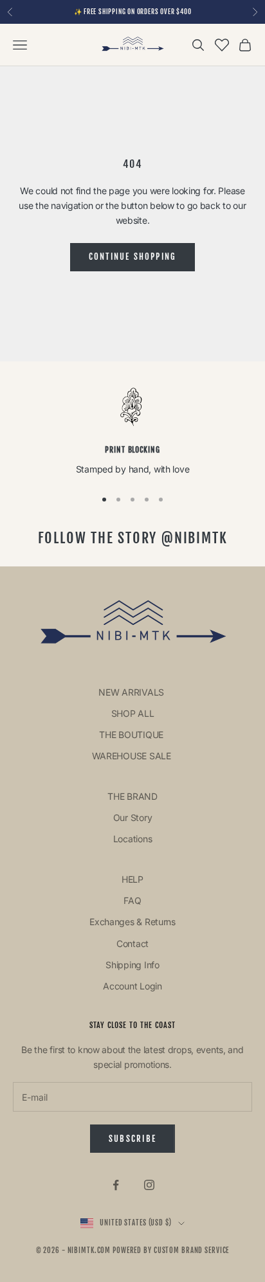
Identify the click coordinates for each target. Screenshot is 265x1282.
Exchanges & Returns (132, 921)
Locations (132, 838)
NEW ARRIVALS (132, 692)
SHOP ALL (132, 713)
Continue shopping (133, 256)
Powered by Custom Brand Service (171, 1250)
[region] (132, 431)
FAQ (132, 900)
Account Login (132, 985)
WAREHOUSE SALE (133, 755)
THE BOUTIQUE (132, 734)
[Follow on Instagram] (149, 1184)
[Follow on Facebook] (115, 1184)
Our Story (132, 817)
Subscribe (132, 1138)
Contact (132, 943)
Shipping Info (132, 964)
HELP (132, 879)
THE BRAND (132, 796)
